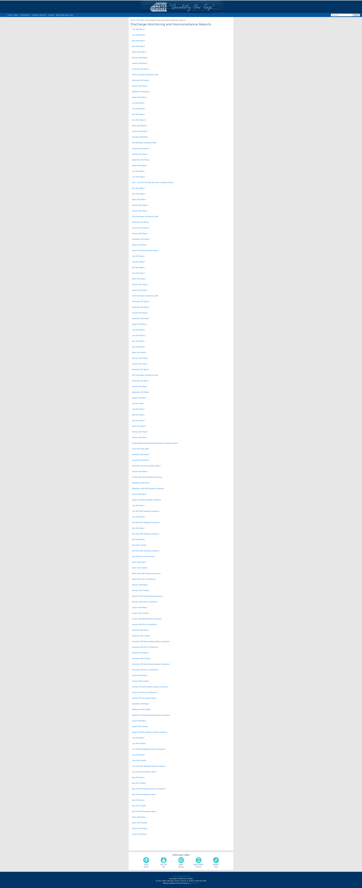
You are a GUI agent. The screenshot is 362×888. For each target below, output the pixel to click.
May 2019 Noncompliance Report (144, 794)
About (15, 15)
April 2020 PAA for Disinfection (143, 556)
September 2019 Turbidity (141, 709)
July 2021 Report (138, 403)
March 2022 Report (139, 352)
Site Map (187, 876)
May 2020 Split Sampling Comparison (145, 534)
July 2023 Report (138, 256)
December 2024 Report (140, 137)
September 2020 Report (141, 483)
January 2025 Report (139, 131)
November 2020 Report (140, 460)
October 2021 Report (139, 386)
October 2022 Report (140, 313)
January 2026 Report (139, 63)
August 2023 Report (139, 245)
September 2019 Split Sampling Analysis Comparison (151, 715)
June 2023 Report (138, 262)
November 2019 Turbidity (141, 658)
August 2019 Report (139, 721)
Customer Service (39, 15)
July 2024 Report (138, 171)
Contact (51, 15)
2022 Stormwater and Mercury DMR (145, 296)
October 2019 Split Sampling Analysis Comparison (150, 687)
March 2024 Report (139, 199)
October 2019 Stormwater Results (144, 698)
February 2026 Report (140, 58)
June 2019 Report (138, 755)
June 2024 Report (138, 177)
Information (25, 15)
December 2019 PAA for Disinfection (145, 647)
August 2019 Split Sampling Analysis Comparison (149, 732)
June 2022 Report (138, 335)
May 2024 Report (138, 188)
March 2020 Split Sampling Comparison (146, 573)
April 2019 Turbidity (139, 806)
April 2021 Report (138, 420)
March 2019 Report (139, 817)
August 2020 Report (139, 494)
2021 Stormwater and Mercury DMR (145, 375)
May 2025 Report (138, 114)
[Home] (181, 6)
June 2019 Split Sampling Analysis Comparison (149, 766)
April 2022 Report (138, 347)
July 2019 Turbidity (139, 743)
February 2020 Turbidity (140, 590)
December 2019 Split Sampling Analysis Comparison (151, 641)
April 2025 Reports (139, 120)
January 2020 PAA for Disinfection (144, 624)
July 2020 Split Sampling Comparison (145, 511)
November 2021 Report (140, 381)
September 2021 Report (140, 392)
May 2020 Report (138, 528)
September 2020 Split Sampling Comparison (148, 488)
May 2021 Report (138, 415)
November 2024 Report (140, 148)
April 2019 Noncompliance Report (144, 811)
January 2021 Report (139, 437)
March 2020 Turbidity (140, 568)
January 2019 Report (139, 834)
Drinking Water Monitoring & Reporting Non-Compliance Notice (155, 443)
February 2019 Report (140, 828)
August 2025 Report (139, 97)
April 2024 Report (138, 194)
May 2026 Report (138, 41)
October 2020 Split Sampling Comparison (147, 477)
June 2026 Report (138, 35)
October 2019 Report (139, 675)
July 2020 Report (138, 505)
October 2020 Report (140, 471)
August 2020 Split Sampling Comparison (146, 500)
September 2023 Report (141, 239)
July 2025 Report (138, 103)
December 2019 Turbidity (141, 636)
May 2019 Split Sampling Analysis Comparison (148, 789)
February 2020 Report (140, 585)
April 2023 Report (138, 273)
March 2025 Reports (139, 126)
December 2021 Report (140, 369)
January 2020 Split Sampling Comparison (147, 619)
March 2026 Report (139, 52)
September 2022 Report (141, 318)
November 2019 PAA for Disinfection (145, 670)
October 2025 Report (140, 86)
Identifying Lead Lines (64, 15)
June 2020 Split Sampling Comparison (146, 522)
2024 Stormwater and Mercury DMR (144, 143)
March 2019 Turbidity (139, 823)
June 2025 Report (138, 109)
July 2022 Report (138, 330)
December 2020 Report (140, 454)
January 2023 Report (139, 290)
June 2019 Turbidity (139, 760)
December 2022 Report (140, 301)
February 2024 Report (140, 205)
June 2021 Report (138, 409)
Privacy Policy (177, 876)
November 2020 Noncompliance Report (146, 466)
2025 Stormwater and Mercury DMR (145, 75)
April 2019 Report (138, 800)
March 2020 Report (139, 562)
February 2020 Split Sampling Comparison (147, 596)
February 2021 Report (140, 432)
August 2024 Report (139, 165)
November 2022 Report (140, 307)
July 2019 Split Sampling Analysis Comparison (148, 749)
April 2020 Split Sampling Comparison (146, 551)
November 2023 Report (140, 228)
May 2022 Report (138, 341)
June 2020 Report (138, 517)
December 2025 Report (140, 69)
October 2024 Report (140, 154)
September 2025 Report (141, 92)
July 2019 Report (138, 738)
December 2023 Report (140, 222)
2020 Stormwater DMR (140, 449)
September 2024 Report (141, 160)
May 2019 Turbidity (139, 783)
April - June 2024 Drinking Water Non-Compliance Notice (152, 182)
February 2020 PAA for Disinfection (144, 602)
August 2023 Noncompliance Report (145, 250)
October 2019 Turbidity (140, 681)
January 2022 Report (139, 364)
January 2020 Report (139, 607)
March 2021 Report (139, 426)
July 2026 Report (138, 29)
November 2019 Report (140, 653)
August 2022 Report (139, 324)
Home (10, 15)
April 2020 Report (138, 539)
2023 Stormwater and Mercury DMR (145, 216)
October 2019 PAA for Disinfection (144, 692)
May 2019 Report (138, 777)
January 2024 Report (139, 211)
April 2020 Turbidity (139, 545)
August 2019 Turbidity (140, 726)
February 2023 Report (140, 284)
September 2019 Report (140, 704)
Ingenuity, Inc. (194, 883)
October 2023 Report (140, 233)
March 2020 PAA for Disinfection (144, 579)
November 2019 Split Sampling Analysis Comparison (151, 664)
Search (356, 15)
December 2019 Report (140, 630)
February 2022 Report (140, 358)
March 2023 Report (139, 279)
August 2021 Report (139, 398)
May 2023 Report (138, 267)
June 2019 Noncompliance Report (144, 772)
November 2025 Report (140, 80)
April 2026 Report (138, 46)
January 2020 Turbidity (140, 613)
